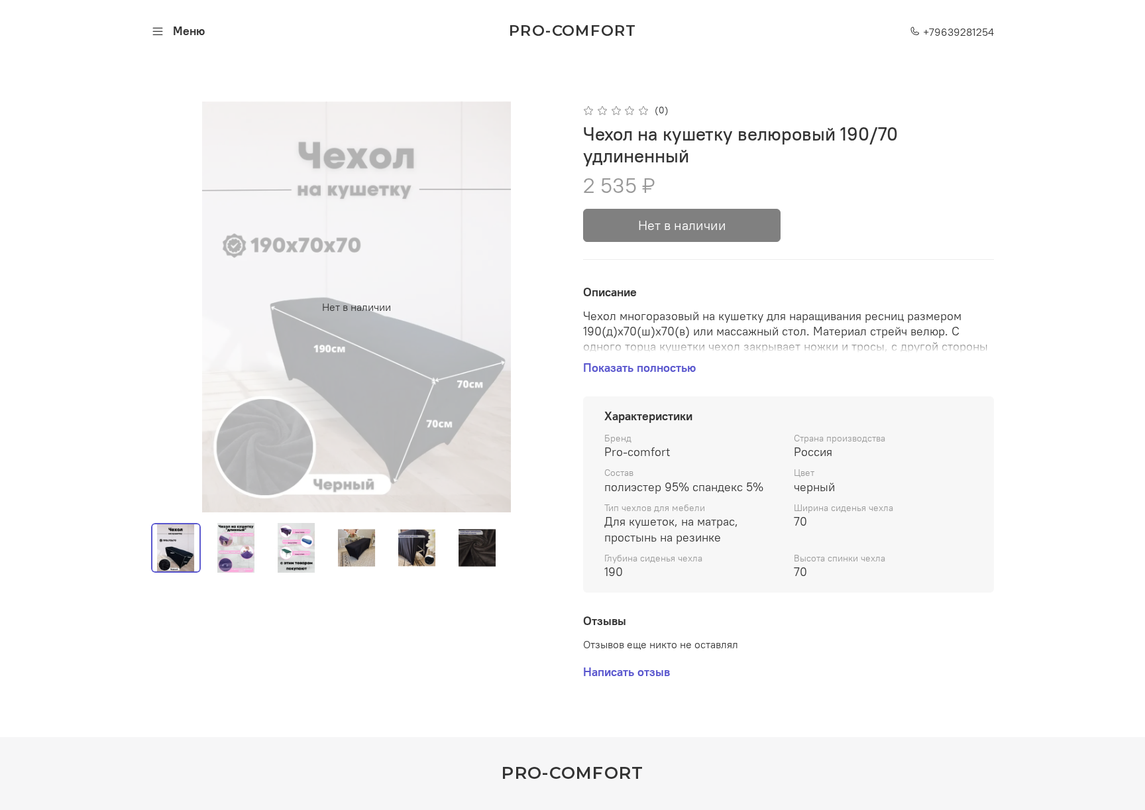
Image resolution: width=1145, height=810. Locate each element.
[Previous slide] (172, 307)
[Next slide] (541, 307)
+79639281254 (957, 31)
